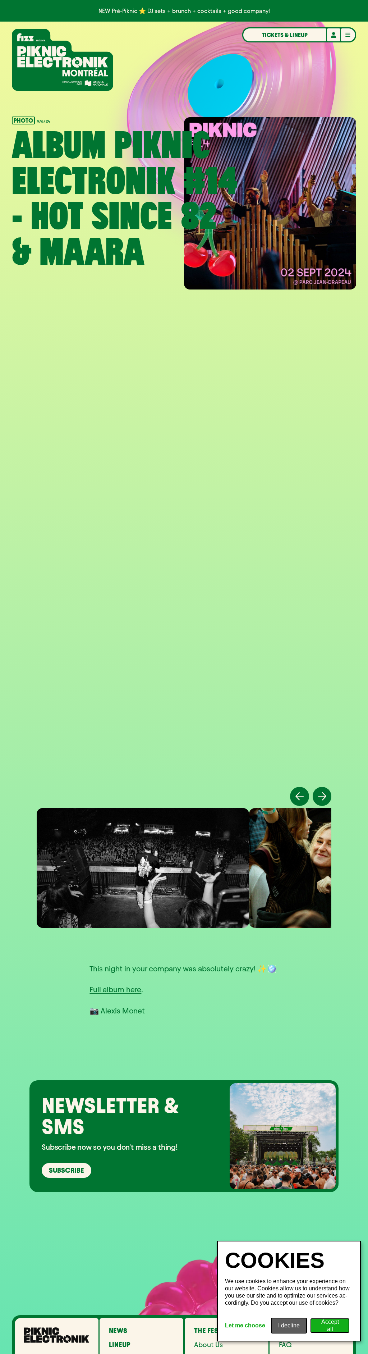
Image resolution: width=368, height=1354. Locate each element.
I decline (289, 1325)
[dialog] (289, 1291)
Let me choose (245, 1325)
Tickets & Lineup (285, 35)
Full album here (115, 989)
